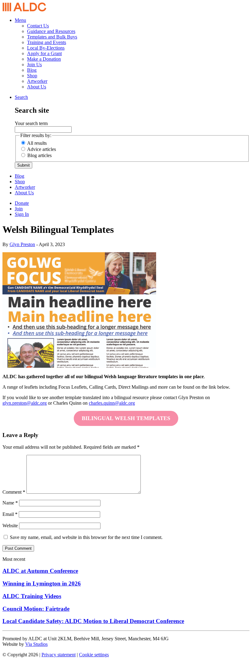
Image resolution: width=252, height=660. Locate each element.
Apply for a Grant (44, 53)
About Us (36, 86)
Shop (32, 75)
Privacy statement (58, 654)
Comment (13, 492)
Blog (32, 70)
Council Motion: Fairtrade (35, 608)
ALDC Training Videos (31, 596)
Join (19, 208)
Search (21, 97)
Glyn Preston (22, 244)
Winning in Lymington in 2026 (41, 583)
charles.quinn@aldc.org (112, 403)
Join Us (34, 64)
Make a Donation (44, 59)
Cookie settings (94, 654)
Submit (23, 165)
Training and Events (46, 42)
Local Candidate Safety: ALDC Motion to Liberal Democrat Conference (93, 621)
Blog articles (39, 155)
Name (10, 502)
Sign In (22, 214)
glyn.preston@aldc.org (24, 403)
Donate (22, 203)
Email (10, 514)
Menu (20, 20)
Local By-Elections (46, 48)
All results (37, 143)
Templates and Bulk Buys (52, 36)
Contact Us (38, 25)
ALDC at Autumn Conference (40, 571)
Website (10, 525)
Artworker (37, 81)
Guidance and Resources (51, 31)
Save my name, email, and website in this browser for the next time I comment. (86, 537)
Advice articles (41, 149)
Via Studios (36, 644)
